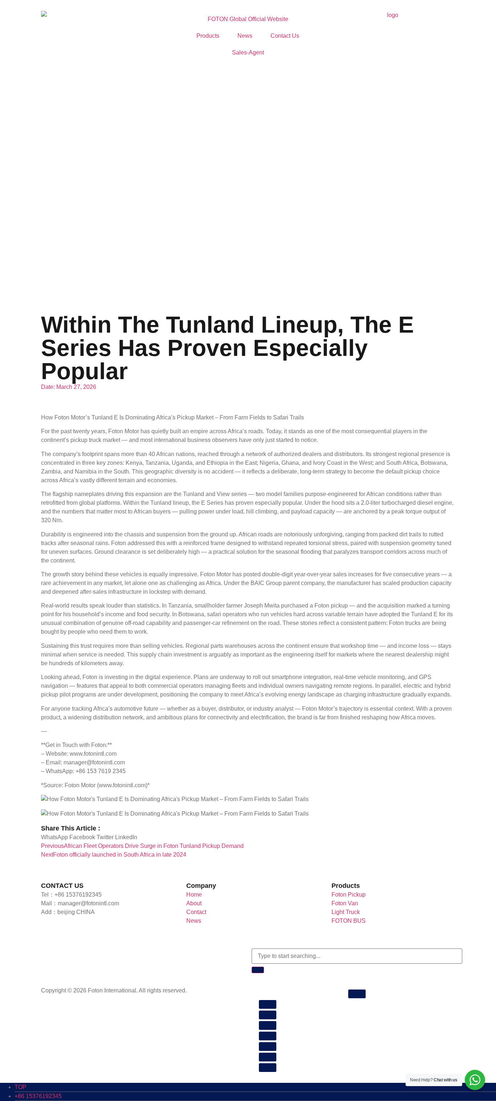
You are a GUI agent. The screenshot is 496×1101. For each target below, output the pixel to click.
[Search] (258, 970)
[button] (54, 837)
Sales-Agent (248, 52)
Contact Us (285, 36)
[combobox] (357, 956)
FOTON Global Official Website (248, 19)
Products (207, 36)
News (244, 36)
